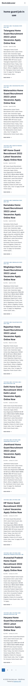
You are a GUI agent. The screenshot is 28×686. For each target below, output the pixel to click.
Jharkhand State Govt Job (11, 441)
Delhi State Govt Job (9, 383)
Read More (8, 77)
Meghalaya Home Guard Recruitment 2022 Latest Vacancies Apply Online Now (13, 273)
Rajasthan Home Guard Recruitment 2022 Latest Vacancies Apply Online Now (13, 333)
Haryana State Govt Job (10, 614)
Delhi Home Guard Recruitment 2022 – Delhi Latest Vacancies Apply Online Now (14, 393)
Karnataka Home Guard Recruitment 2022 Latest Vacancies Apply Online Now (13, 211)
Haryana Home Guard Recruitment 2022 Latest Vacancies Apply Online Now (13, 623)
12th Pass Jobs (17, 382)
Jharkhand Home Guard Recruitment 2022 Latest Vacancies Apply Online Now (13, 450)
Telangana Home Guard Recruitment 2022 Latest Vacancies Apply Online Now (13, 36)
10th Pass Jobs (8, 25)
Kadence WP (17, 681)
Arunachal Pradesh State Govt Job (13, 554)
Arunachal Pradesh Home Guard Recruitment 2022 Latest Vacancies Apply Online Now (13, 564)
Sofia (6, 46)
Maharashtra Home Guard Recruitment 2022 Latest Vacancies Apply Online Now (13, 96)
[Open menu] (24, 3)
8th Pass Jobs (16, 439)
